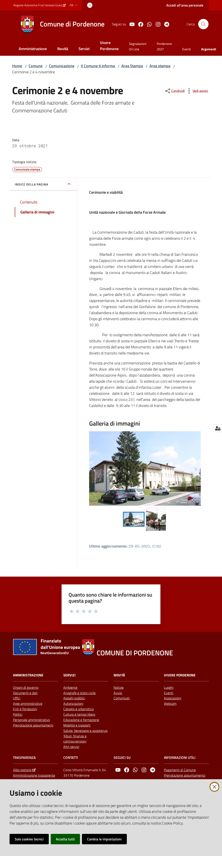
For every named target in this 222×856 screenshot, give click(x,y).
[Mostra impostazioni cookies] (218, 428)
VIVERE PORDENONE (180, 675)
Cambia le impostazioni (104, 839)
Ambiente (70, 687)
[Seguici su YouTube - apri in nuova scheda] (130, 23)
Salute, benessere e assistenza (85, 730)
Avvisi (118, 692)
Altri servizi (71, 746)
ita (71, 5)
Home (17, 66)
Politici (17, 714)
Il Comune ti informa (98, 66)
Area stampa (159, 66)
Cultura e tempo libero (79, 714)
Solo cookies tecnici (29, 839)
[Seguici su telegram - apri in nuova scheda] (165, 23)
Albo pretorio (22, 769)
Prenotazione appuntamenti (33, 725)
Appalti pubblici (74, 698)
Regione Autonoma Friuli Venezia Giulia (37, 5)
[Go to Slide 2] (156, 519)
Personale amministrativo (31, 719)
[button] (203, 24)
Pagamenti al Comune (180, 769)
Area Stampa (132, 66)
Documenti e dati (25, 692)
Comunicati (122, 698)
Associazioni (172, 698)
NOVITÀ (119, 675)
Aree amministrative (27, 703)
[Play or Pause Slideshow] (96, 499)
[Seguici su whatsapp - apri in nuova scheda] (147, 23)
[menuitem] (32, 49)
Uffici (16, 698)
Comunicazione (61, 66)
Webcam (170, 703)
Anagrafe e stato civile (79, 692)
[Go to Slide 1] (134, 519)
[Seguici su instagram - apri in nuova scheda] (156, 23)
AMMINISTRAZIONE (28, 675)
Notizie (119, 687)
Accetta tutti (65, 839)
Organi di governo (25, 687)
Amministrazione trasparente (34, 775)
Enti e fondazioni (25, 709)
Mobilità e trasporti (76, 725)
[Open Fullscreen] (194, 499)
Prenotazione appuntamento (184, 775)
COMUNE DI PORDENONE (135, 653)
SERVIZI (69, 675)
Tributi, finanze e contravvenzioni (75, 738)
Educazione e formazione (81, 719)
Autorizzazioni (73, 703)
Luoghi (168, 687)
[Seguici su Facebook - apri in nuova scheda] (139, 23)
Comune (35, 66)
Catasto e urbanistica (78, 709)
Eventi (168, 692)
